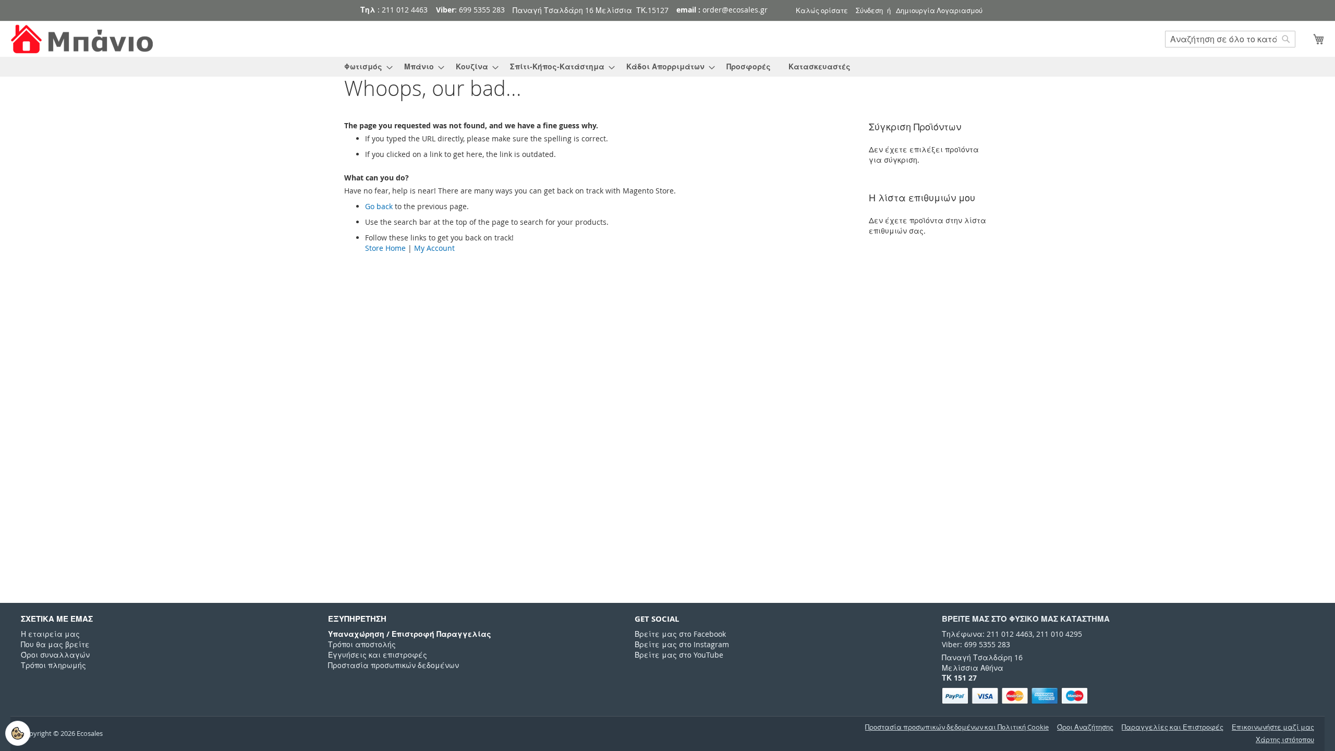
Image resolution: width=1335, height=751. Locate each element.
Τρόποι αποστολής (362, 644)
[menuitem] (365, 67)
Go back (379, 206)
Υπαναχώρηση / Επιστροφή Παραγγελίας (409, 634)
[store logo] (83, 39)
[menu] (667, 67)
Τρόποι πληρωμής (53, 665)
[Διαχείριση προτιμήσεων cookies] (17, 733)
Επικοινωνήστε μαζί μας (1273, 727)
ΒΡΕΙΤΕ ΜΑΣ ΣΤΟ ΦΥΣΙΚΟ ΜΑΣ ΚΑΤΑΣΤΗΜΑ (1026, 618)
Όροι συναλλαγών (55, 655)
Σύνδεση (869, 10)
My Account (434, 248)
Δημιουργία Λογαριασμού (939, 10)
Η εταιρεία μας (50, 634)
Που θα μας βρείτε (55, 644)
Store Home (385, 248)
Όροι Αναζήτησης (1085, 727)
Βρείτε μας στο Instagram (682, 644)
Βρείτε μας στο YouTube (679, 655)
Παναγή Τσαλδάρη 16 (982, 657)
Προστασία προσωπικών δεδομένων (393, 665)
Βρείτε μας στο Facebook (680, 634)
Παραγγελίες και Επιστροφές (1172, 727)
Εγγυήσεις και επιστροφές (377, 655)
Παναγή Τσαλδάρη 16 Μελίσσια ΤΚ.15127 (591, 10)
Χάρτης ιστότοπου (1285, 739)
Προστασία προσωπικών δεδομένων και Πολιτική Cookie (957, 727)
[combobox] (1230, 39)
